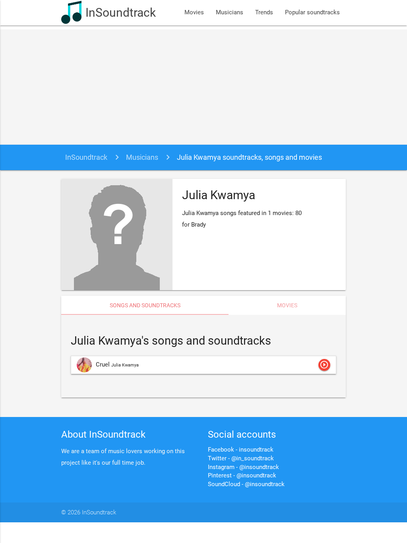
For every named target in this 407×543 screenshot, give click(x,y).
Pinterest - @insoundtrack (242, 475)
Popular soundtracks (312, 12)
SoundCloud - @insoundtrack (246, 484)
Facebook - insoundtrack (240, 449)
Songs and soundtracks (145, 305)
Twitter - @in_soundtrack (241, 458)
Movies (194, 12)
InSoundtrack (120, 12)
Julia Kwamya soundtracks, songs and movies (249, 157)
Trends (264, 12)
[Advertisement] (203, 85)
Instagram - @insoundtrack (243, 467)
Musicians (229, 12)
